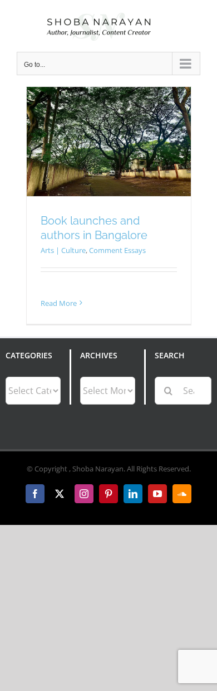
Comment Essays (117, 250)
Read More (59, 303)
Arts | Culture (63, 250)
